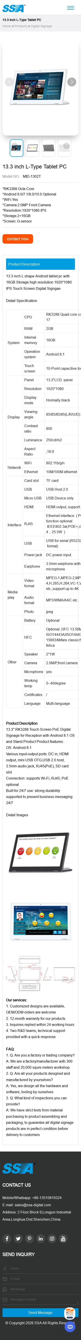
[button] (71, 81)
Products (21, 26)
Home (6, 26)
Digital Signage (41, 26)
